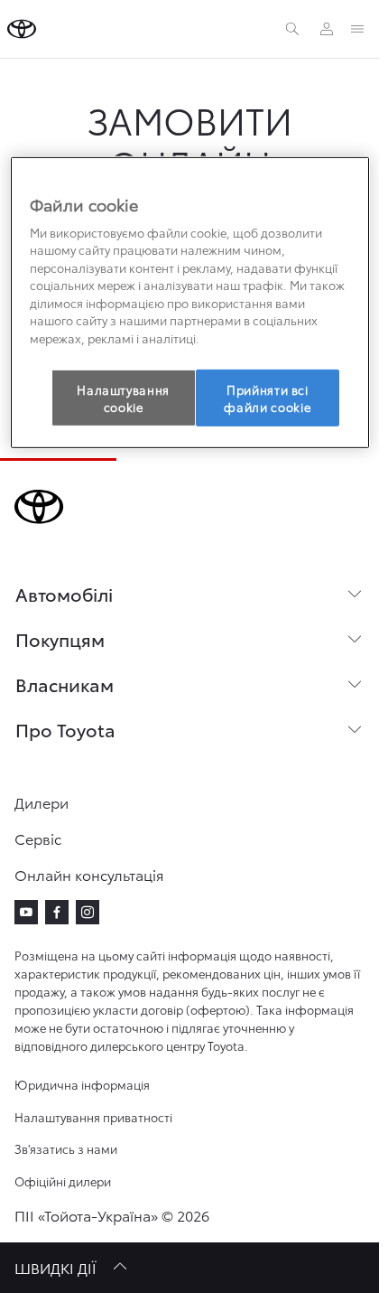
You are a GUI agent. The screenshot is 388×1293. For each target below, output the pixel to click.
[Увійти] (327, 29)
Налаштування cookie (123, 397)
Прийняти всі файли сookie (267, 397)
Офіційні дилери (62, 1181)
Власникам (64, 684)
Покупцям (60, 639)
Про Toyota (65, 729)
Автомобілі (64, 593)
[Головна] (21, 28)
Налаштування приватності (93, 1117)
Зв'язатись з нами (65, 1148)
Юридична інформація (82, 1084)
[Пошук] (292, 29)
